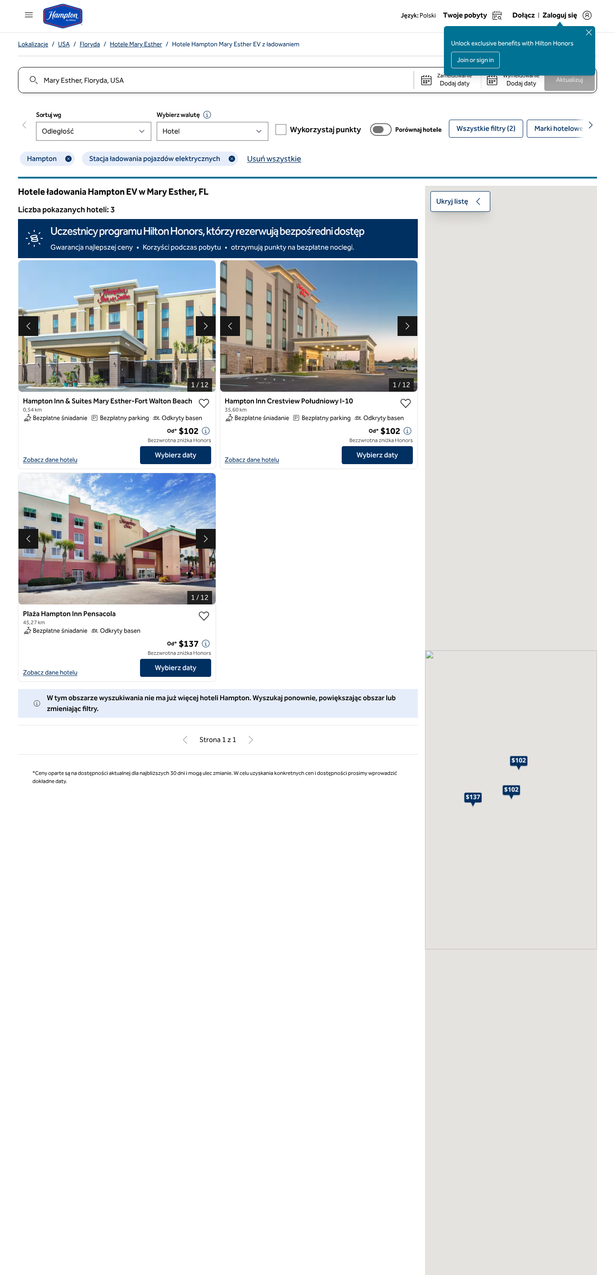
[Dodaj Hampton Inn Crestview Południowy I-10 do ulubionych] (405, 403)
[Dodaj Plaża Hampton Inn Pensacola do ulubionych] (204, 616)
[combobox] (215, 80)
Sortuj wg (48, 115)
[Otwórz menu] (29, 15)
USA (64, 44)
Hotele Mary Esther (136, 44)
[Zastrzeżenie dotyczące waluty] (207, 114)
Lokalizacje (33, 44)
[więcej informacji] (205, 430)
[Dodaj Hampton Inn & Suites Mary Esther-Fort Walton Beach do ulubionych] (204, 403)
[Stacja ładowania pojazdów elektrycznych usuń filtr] (231, 158)
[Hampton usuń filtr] (68, 158)
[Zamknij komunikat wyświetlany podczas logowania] (589, 32)
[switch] (381, 129)
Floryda (90, 44)
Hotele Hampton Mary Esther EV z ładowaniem (235, 44)
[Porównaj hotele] (381, 129)
